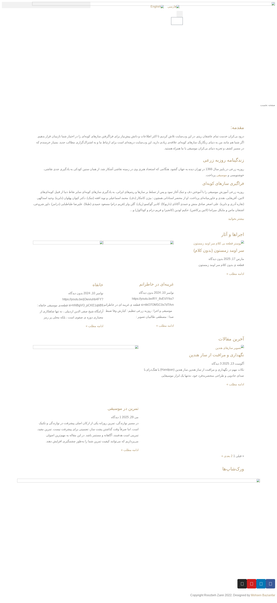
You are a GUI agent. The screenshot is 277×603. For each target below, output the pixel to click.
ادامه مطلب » (235, 273)
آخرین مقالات (231, 338)
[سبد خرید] (177, 21)
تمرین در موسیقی (123, 408)
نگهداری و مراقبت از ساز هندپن (216, 355)
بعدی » (225, 456)
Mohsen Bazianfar (263, 595)
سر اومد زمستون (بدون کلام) (219, 250)
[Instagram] (242, 583)
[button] (180, 14)
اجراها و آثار (232, 234)
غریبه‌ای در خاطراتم (156, 284)
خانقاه (98, 284)
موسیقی (221, 175)
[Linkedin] (261, 583)
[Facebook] (270, 583)
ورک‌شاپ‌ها (233, 468)
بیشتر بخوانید (236, 218)
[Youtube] (251, 583)
